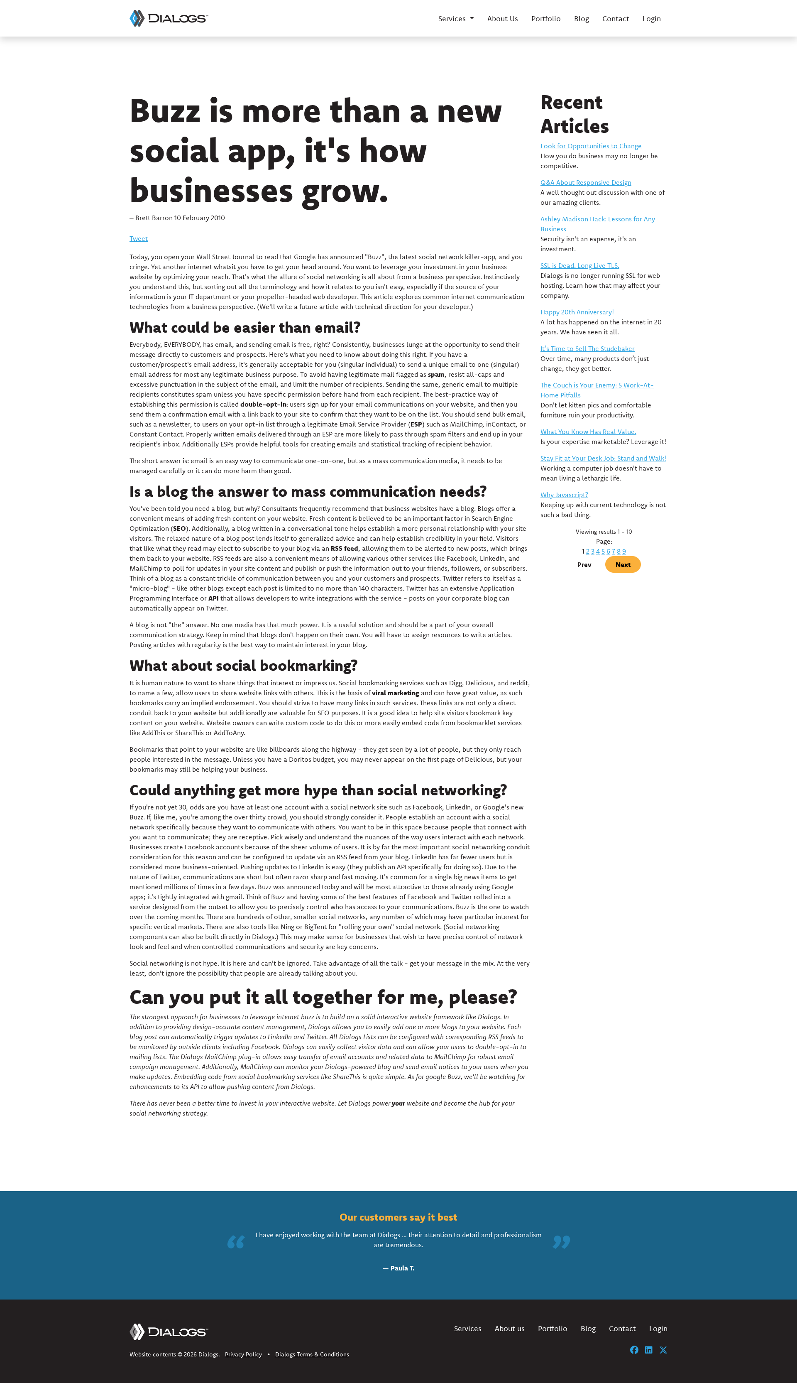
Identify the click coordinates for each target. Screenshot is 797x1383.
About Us (502, 18)
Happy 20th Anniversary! (577, 312)
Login (652, 18)
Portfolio (546, 18)
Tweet (139, 238)
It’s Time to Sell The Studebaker (587, 348)
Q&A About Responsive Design (585, 182)
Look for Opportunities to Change (591, 146)
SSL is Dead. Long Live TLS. (579, 265)
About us (510, 1328)
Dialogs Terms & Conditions (312, 1354)
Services (468, 1328)
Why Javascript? (564, 494)
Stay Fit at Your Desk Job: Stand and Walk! (603, 458)
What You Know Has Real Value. (588, 431)
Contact (615, 18)
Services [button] (453, 18)
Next (623, 564)
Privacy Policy (243, 1354)
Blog (581, 18)
